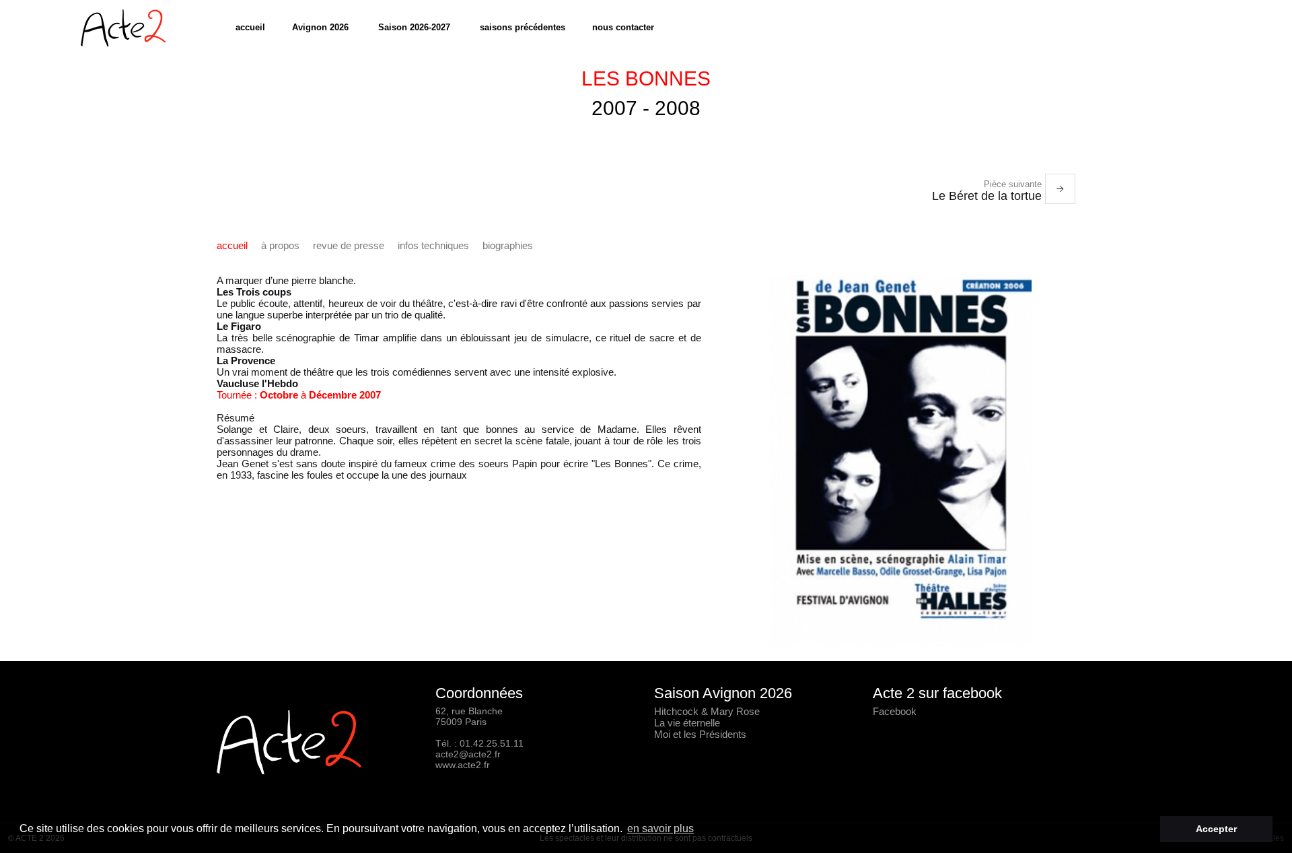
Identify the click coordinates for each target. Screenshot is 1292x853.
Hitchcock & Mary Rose (707, 711)
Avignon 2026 (320, 27)
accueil (250, 27)
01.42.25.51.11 (492, 743)
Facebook (895, 711)
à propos (280, 245)
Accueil (232, 245)
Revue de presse (348, 245)
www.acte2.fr (462, 764)
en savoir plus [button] (660, 828)
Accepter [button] (1216, 828)
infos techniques (433, 245)
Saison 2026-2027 (414, 27)
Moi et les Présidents (700, 734)
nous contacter (623, 27)
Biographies (507, 245)
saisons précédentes (522, 27)
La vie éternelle (687, 722)
